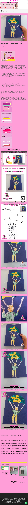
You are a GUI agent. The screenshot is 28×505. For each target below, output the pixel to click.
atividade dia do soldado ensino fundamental (20, 443)
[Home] (1, 11)
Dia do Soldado (5, 454)
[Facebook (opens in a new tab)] (11, 1)
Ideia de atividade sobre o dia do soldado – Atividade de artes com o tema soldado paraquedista (21, 434)
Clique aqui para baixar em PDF (14, 149)
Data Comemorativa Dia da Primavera (22, 499)
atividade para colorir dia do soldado (18, 448)
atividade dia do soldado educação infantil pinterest (9, 443)
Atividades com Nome (20, 501)
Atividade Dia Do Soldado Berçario (5, 442)
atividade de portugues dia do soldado (19, 440)
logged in (6, 488)
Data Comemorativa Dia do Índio (7, 498)
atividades (22, 450)
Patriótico (2, 455)
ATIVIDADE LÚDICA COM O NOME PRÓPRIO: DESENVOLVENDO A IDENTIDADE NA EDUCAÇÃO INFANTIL (22, 479)
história (17, 454)
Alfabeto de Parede (16, 503)
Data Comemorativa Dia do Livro (14, 498)
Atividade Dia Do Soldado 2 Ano (15, 441)
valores (5, 455)
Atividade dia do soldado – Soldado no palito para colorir (5, 433)
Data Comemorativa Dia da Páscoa (14, 500)
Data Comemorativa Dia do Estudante (13, 499)
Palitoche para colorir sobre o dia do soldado (13, 433)
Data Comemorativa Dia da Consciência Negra (6, 500)
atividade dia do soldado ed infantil (13, 442)
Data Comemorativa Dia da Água (21, 500)
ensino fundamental (13, 454)
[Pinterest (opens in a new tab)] (12, 1)
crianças (2, 454)
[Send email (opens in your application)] (17, 1)
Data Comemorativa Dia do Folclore (13, 499)
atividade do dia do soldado (19, 445)
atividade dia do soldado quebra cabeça (11, 445)
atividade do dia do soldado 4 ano (16, 446)
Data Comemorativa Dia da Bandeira (21, 499)
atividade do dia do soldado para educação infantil (7, 447)
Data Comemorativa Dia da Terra (22, 498)
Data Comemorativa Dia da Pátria (5, 499)
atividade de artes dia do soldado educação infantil (9, 440)
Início (2, 498)
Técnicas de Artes (16, 501)
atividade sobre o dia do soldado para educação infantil (14, 450)
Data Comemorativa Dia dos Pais (5, 499)
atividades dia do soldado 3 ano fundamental (14, 451)
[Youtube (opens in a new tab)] (16, 1)
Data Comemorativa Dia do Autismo (6, 500)
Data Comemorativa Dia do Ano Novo (22, 500)
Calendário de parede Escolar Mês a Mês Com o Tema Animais (5, 472)
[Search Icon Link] (18, 503)
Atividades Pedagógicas (6, 502)
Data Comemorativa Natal (14, 500)
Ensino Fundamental (11, 503)
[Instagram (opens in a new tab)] (14, 1)
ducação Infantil (9, 454)
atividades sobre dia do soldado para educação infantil (19, 453)
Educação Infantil (22, 502)
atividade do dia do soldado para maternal (18, 447)
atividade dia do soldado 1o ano (8, 441)
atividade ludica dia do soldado (10, 448)
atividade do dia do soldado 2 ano (9, 446)
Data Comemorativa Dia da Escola (12, 502)
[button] (26, 503)
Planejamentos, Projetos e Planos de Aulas (9, 501)
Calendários (18, 502)
